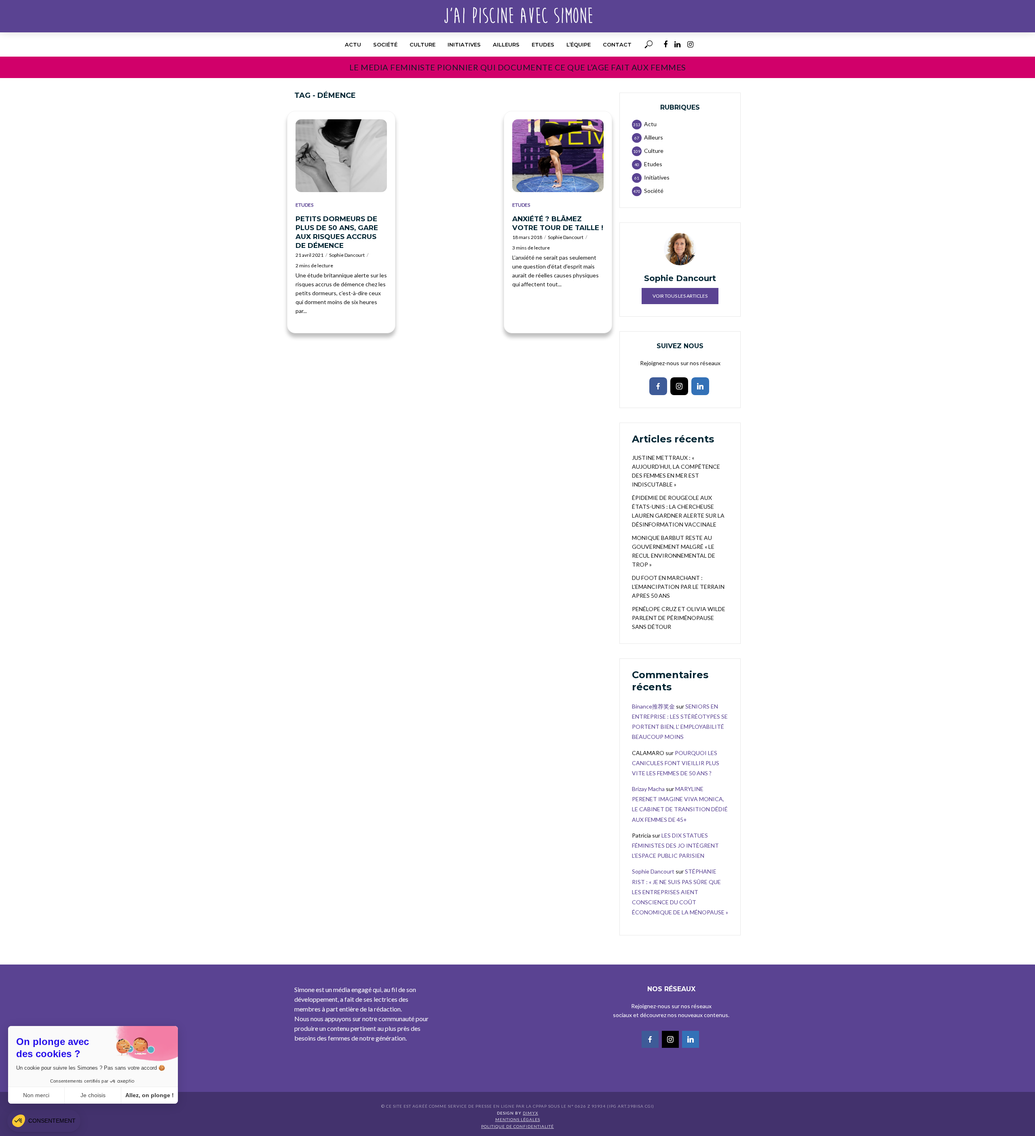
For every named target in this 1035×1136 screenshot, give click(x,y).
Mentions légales (517, 1119)
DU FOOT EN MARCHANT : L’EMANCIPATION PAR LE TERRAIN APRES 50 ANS (678, 586)
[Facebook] (658, 386)
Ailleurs (506, 44)
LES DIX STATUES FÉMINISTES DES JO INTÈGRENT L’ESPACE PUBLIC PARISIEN (675, 845)
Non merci (36, 1095)
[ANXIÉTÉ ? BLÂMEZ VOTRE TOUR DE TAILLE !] (558, 155)
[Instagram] (679, 386)
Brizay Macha (648, 788)
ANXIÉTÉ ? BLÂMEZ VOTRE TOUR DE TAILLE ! (557, 223)
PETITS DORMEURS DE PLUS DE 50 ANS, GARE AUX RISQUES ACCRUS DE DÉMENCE (337, 232)
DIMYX (530, 1113)
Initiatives (464, 44)
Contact (617, 44)
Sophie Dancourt (347, 255)
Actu (353, 44)
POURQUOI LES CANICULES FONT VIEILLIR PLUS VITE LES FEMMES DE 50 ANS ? (675, 762)
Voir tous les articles (680, 296)
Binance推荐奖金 (653, 706)
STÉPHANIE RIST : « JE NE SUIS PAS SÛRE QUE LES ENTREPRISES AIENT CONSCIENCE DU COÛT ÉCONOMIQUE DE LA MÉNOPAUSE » (680, 892)
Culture (422, 44)
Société (385, 44)
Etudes (543, 44)
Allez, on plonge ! (149, 1095)
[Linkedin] (700, 386)
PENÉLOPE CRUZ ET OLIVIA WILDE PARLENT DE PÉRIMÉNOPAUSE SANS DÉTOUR (678, 617)
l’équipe (578, 44)
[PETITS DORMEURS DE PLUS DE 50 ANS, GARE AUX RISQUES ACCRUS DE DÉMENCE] (341, 155)
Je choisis (93, 1095)
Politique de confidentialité (517, 1126)
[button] (43, 1121)
